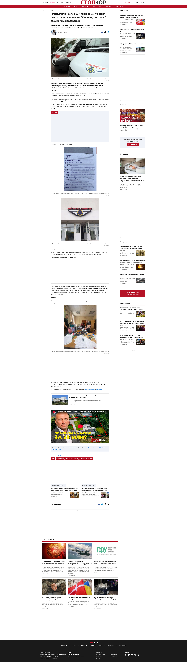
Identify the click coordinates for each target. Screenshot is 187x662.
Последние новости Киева (86, 458)
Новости (84, 6)
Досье (100, 6)
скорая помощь (60, 458)
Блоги (93, 6)
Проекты (66, 6)
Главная (44, 10)
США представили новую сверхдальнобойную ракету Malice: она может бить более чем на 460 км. (80, 563)
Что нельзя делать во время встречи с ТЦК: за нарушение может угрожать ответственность (131, 248)
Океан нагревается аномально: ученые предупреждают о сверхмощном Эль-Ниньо (53, 563)
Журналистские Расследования (76, 657)
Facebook (99, 390)
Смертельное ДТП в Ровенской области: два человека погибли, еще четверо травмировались (105, 599)
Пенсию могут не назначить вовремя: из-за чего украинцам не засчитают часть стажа (105, 563)
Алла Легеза (61, 31)
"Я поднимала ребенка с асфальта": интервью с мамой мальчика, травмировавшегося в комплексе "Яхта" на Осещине (132, 179)
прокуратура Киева (60, 455)
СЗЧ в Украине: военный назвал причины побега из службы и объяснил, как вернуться (51, 599)
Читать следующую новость (89, 485)
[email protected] (53, 659)
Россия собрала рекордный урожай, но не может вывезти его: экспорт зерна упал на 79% (132, 276)
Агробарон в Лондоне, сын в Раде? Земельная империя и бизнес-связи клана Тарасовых (131, 337)
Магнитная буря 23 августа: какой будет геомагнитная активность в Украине (132, 261)
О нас (69, 652)
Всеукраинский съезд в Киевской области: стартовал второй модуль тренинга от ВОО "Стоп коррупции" (94, 490)
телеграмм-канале (89, 390)
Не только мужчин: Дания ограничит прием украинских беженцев (79, 598)
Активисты (71, 659)
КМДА (52, 458)
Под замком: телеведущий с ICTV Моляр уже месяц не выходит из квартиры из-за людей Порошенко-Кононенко (64, 490)
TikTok (59, 449)
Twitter (103, 448)
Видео (75, 6)
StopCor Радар (119, 6)
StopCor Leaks (108, 6)
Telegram (90, 448)
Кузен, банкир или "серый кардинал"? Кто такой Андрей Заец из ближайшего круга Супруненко (132, 323)
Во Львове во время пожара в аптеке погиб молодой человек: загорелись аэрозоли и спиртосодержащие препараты (131, 45)
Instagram (54, 449)
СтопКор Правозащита (73, 654)
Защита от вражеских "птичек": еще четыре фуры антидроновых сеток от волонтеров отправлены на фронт (131, 127)
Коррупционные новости (72, 458)
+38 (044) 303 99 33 (132, 294)
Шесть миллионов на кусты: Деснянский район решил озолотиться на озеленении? (85, 397)
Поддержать (130, 2)
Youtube (99, 448)
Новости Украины (51, 10)
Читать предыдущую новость (58, 485)
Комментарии (57, 504)
